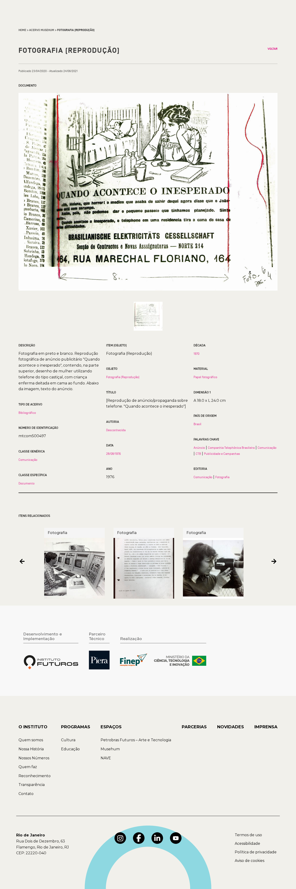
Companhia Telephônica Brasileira (231, 447)
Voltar (273, 49)
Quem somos (30, 740)
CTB (198, 453)
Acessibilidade (247, 843)
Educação (70, 749)
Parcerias (194, 726)
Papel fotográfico (205, 377)
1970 (196, 353)
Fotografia (222, 477)
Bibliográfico (27, 413)
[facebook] (139, 838)
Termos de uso (248, 835)
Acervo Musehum (41, 30)
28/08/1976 (113, 453)
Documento (26, 483)
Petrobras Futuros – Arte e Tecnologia (136, 740)
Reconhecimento (34, 776)
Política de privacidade (256, 852)
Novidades (230, 726)
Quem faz (27, 767)
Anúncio (199, 447)
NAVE (106, 758)
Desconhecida (116, 430)
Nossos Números (33, 758)
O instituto (32, 726)
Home (22, 30)
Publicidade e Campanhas (222, 453)
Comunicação (27, 460)
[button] (22, 561)
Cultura (68, 740)
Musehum (110, 749)
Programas (75, 726)
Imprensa (266, 726)
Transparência (31, 784)
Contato (26, 794)
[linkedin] (157, 838)
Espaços (111, 726)
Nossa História (31, 749)
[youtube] (176, 838)
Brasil (197, 424)
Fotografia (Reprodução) (122, 377)
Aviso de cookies (249, 860)
